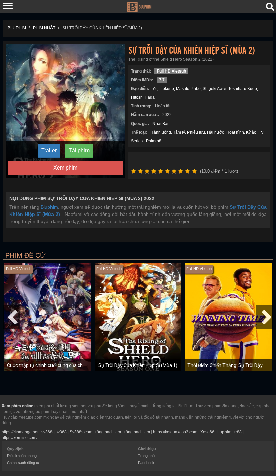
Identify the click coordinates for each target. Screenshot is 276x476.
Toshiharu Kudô (242, 88)
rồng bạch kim (108, 432)
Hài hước (215, 132)
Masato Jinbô (188, 88)
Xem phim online (17, 405)
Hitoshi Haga (143, 97)
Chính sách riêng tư (23, 463)
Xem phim (65, 168)
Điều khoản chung (22, 456)
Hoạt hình (235, 132)
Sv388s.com (81, 432)
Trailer (49, 150)
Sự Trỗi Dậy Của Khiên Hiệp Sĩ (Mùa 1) (137, 365)
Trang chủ (146, 456)
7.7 (162, 80)
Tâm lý (179, 132)
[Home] (139, 6)
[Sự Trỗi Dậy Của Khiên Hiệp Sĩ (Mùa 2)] (65, 110)
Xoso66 (207, 432)
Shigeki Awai (214, 88)
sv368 (47, 432)
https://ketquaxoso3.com (175, 432)
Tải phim (79, 150)
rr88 (238, 432)
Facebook (146, 463)
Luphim (224, 432)
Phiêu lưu (196, 132)
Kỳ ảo (251, 132)
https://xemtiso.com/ (19, 437)
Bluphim (49, 207)
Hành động (160, 132)
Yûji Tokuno (163, 88)
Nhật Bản (161, 123)
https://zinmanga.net (20, 432)
